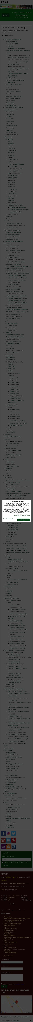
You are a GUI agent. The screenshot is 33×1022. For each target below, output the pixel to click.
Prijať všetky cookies (24, 519)
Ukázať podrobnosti (8, 519)
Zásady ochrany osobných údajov (22, 515)
